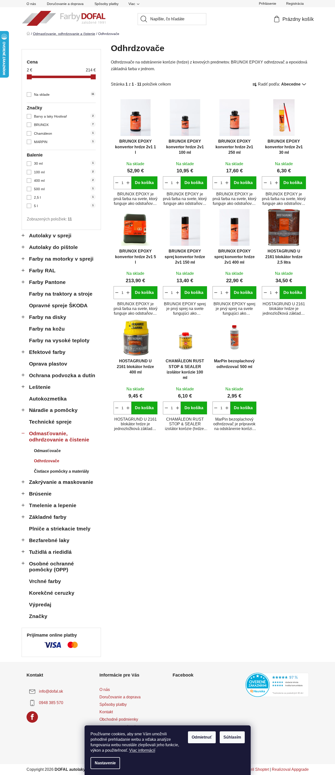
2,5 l (64, 197)
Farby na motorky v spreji (61, 259)
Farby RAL (42, 270)
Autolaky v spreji (50, 235)
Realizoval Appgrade (290, 769)
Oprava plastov (48, 364)
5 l (64, 206)
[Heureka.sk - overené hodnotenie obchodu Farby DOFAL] (277, 685)
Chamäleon (64, 133)
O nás (31, 4)
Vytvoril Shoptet (255, 769)
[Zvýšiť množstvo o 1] (128, 183)
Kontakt (106, 712)
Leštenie (40, 387)
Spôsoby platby (106, 4)
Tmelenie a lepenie (52, 505)
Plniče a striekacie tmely (60, 528)
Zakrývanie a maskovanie (61, 482)
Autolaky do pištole (53, 247)
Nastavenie (105, 763)
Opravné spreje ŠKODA (58, 305)
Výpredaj (40, 604)
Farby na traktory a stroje (60, 294)
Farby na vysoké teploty (59, 340)
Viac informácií (142, 750)
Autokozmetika (48, 399)
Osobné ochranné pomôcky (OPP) (51, 567)
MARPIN (64, 142)
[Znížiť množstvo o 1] (117, 183)
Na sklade (64, 94)
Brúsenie (40, 493)
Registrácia (295, 3)
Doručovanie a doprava (65, 4)
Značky (38, 616)
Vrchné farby (45, 581)
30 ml (64, 163)
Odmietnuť (202, 737)
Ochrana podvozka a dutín (62, 375)
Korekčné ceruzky (51, 593)
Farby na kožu (47, 329)
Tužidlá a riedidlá (50, 552)
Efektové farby (47, 352)
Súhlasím (232, 737)
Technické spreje (50, 422)
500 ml (64, 189)
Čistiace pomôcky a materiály (61, 471)
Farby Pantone (47, 282)
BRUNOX (64, 125)
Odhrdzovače (46, 461)
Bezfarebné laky (49, 540)
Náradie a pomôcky (53, 410)
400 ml (64, 181)
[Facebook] (32, 717)
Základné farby (47, 517)
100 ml (64, 172)
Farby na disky (47, 317)
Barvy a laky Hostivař (64, 116)
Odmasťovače (47, 451)
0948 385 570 (51, 703)
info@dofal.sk (51, 691)
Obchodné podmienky (118, 719)
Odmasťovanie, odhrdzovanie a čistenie (59, 436)
